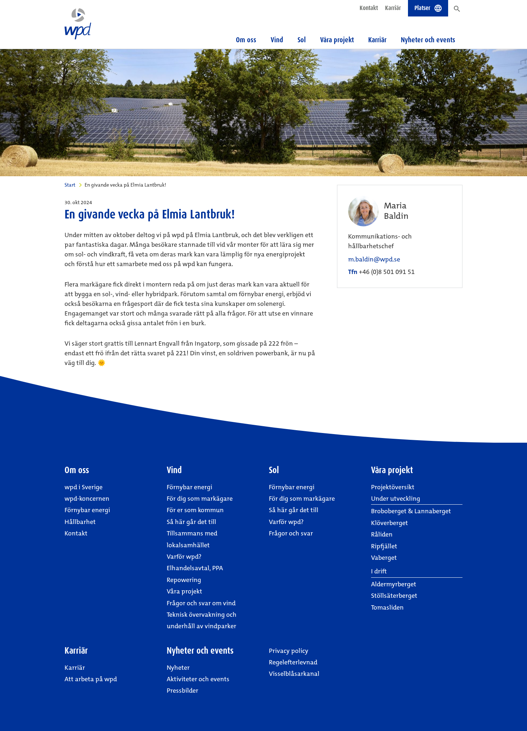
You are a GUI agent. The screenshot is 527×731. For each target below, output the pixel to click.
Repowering (184, 580)
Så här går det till (191, 522)
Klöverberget (389, 523)
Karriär (393, 8)
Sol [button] (302, 39)
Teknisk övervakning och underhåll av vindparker (202, 620)
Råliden (382, 534)
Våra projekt (184, 591)
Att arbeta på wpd (91, 679)
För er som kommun (195, 510)
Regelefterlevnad (293, 662)
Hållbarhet (80, 522)
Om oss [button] (246, 39)
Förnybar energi (87, 510)
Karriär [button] (377, 39)
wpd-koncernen (87, 498)
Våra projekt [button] (337, 39)
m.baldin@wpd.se (374, 259)
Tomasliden (387, 607)
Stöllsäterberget (394, 595)
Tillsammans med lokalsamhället (192, 539)
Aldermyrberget (393, 584)
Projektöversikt (392, 487)
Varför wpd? (184, 556)
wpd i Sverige (84, 487)
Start (70, 185)
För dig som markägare (200, 498)
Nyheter (178, 667)
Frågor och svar (291, 533)
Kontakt (369, 8)
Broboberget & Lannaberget (411, 511)
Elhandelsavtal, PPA (195, 568)
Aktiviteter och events (198, 679)
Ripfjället (384, 546)
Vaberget (384, 557)
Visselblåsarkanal (294, 673)
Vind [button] (277, 39)
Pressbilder (182, 690)
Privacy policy (288, 650)
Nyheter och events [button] (428, 39)
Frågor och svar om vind (201, 603)
